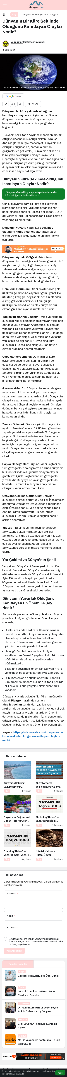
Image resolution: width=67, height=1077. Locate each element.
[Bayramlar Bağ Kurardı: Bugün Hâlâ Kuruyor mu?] (17, 811)
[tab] (49, 964)
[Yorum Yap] (5, 104)
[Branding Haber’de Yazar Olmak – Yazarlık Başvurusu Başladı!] (17, 845)
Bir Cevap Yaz (14, 875)
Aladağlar (17, 42)
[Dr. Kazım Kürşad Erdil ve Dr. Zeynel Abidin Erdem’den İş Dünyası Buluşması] (33, 1008)
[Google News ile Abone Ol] (13, 96)
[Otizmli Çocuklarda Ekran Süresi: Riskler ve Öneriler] (33, 991)
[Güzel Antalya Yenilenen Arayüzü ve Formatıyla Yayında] (49, 777)
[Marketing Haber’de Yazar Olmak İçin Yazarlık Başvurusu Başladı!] (49, 811)
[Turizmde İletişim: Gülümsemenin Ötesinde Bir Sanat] (17, 777)
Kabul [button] (60, 1073)
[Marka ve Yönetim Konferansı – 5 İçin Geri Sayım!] (33, 1040)
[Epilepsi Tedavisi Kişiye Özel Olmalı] (33, 975)
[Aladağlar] (36, 4)
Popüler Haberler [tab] (18, 964)
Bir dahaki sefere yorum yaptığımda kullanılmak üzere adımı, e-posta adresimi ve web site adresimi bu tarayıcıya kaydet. (36, 942)
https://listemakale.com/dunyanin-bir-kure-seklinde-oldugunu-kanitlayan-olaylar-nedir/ (32, 736)
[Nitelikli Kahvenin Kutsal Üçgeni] (49, 845)
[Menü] (4, 4)
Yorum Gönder (14, 951)
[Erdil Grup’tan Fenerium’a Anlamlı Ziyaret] (33, 1024)
